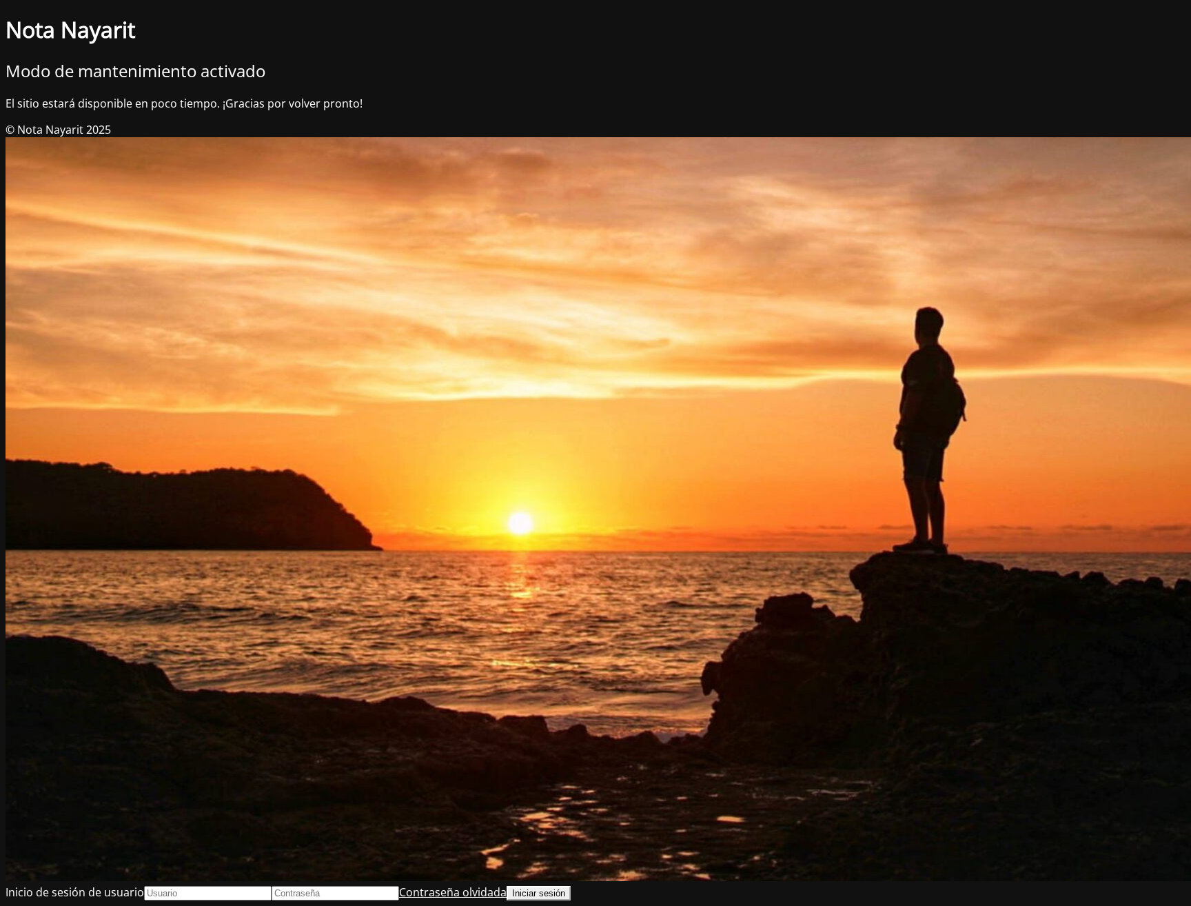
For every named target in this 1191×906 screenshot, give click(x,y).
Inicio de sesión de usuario (75, 892)
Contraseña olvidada (453, 892)
